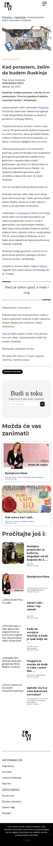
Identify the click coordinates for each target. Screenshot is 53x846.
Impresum (8, 766)
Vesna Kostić (31, 702)
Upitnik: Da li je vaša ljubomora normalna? (37, 691)
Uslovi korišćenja (11, 777)
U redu (26, 840)
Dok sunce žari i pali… (19, 517)
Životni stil (8, 795)
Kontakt (7, 772)
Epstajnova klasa (16, 473)
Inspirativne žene (12, 372)
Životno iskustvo (11, 801)
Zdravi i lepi (8, 807)
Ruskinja (43, 107)
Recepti (6, 813)
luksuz (43, 266)
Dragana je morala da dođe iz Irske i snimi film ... (37, 665)
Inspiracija (20, 17)
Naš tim (6, 783)
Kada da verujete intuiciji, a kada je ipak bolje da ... (37, 635)
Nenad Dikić (40, 675)
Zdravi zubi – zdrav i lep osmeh (35, 606)
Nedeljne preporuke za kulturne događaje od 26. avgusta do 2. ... (38, 553)
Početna (7, 17)
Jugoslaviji (24, 213)
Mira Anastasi (32, 648)
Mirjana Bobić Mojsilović (35, 477)
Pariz (5, 333)
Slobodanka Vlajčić (13, 83)
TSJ (32, 564)
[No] (49, 834)
